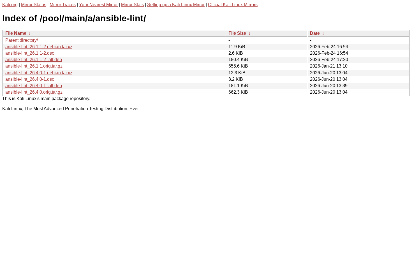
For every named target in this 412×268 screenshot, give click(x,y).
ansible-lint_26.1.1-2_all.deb (33, 59)
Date (315, 33)
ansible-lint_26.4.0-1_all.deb (33, 85)
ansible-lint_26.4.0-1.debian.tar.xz (38, 72)
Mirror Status (33, 4)
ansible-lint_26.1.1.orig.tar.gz (34, 66)
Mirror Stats (132, 4)
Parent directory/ (21, 40)
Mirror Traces (63, 4)
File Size (237, 33)
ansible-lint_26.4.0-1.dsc (29, 79)
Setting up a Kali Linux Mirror (176, 4)
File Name (15, 33)
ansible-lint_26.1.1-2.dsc (29, 53)
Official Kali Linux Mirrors (233, 4)
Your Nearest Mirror (98, 4)
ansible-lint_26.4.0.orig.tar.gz (34, 92)
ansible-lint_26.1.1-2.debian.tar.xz (38, 46)
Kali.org (10, 4)
